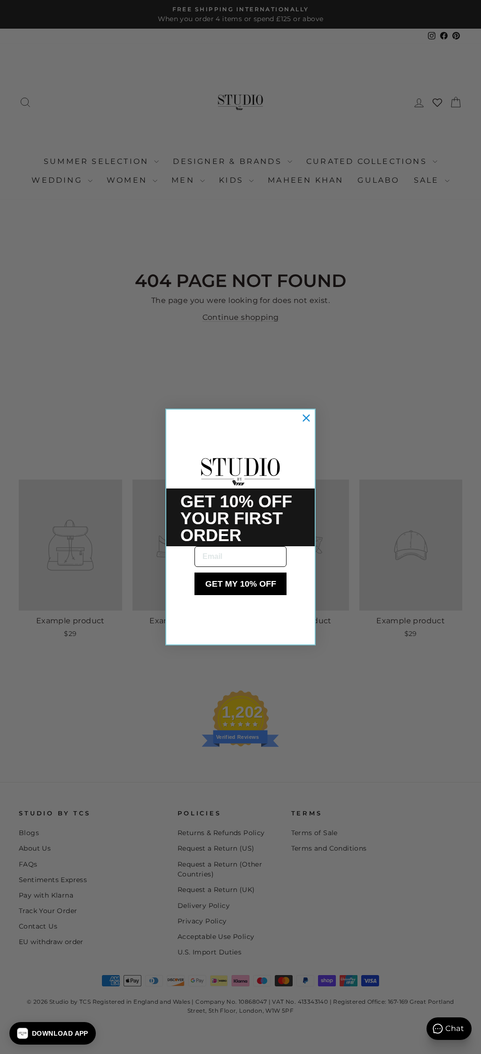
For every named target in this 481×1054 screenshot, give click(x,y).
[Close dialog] (306, 418)
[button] (52, 1033)
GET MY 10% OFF (240, 584)
